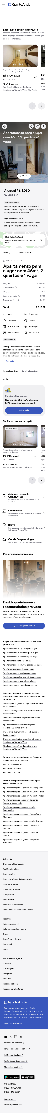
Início (5, 253)
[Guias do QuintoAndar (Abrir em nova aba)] (15, 1036)
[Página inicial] (20, 4)
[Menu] (3, 4)
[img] (20, 56)
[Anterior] (32, 106)
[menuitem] (7, 252)
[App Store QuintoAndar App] (28, 1077)
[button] (24, 498)
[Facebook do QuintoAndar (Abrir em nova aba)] (5, 1036)
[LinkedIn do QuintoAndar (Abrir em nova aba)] (21, 1036)
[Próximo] (41, 106)
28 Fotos (25, 176)
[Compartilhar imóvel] (31, 126)
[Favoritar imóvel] (37, 126)
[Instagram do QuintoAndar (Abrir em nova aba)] (10, 1036)
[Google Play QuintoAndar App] (12, 1077)
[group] (20, 69)
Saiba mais (24, 410)
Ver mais (10, 361)
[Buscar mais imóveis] (4, 126)
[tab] (10, 371)
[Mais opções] (43, 126)
